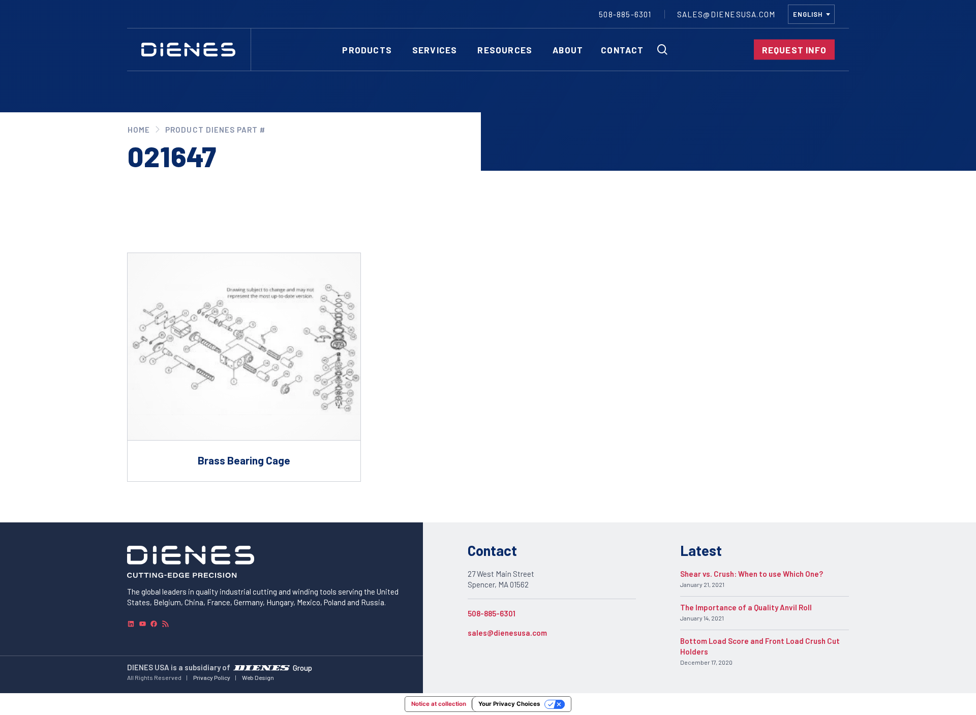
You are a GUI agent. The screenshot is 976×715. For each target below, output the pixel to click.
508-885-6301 (491, 613)
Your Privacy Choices (509, 703)
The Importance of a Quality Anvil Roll (746, 607)
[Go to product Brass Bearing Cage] (244, 367)
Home (139, 129)
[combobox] (811, 14)
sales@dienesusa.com (507, 632)
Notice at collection (438, 703)
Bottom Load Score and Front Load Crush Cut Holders (760, 646)
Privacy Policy (211, 677)
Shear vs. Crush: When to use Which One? (751, 573)
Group (302, 667)
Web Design (258, 677)
